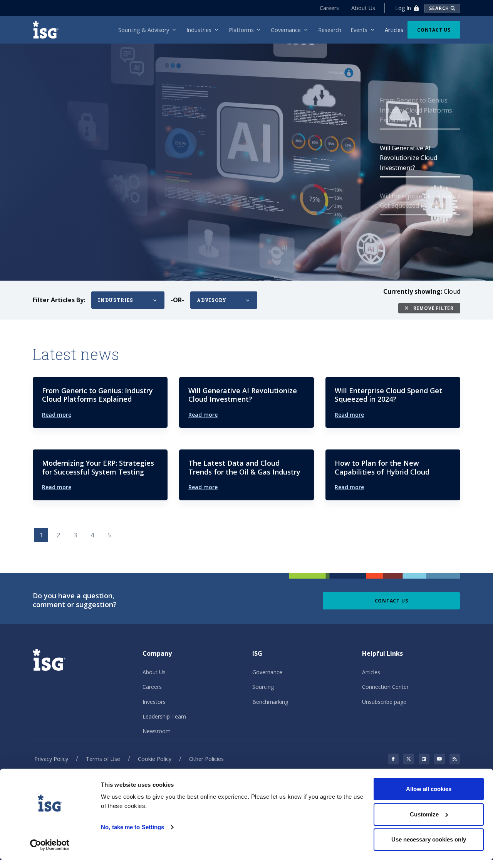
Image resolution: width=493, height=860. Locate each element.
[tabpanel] (246, 161)
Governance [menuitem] (286, 30)
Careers (329, 8)
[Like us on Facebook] (393, 759)
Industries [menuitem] (198, 30)
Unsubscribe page (384, 701)
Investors (154, 701)
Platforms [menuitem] (241, 30)
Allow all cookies (428, 789)
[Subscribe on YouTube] (439, 759)
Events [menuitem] (358, 30)
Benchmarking (270, 701)
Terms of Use (103, 758)
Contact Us (434, 30)
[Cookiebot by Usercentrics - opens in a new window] (50, 845)
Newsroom (157, 731)
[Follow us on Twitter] (408, 759)
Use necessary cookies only (428, 839)
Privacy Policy (51, 758)
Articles (371, 672)
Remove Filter (433, 308)
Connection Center (385, 686)
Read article (61, 198)
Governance (267, 672)
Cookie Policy (154, 758)
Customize (424, 814)
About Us (363, 8)
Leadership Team (164, 716)
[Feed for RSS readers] (454, 759)
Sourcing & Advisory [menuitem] (143, 30)
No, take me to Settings (132, 827)
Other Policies (206, 758)
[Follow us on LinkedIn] (424, 759)
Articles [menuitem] (394, 30)
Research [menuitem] (329, 30)
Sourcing (263, 686)
